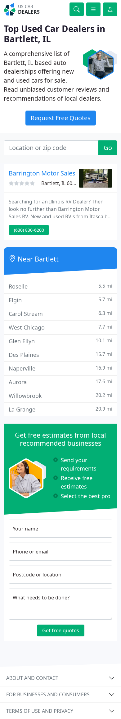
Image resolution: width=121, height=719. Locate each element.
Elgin (60, 300)
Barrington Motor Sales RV (46, 173)
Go (108, 147)
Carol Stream (60, 313)
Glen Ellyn (60, 341)
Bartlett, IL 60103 (61, 183)
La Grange (60, 409)
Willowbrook (60, 395)
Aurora (60, 382)
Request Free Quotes (61, 118)
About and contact (32, 678)
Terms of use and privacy (39, 711)
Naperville (60, 368)
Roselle (60, 286)
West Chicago (60, 327)
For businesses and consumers (48, 694)
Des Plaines (60, 354)
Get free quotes (60, 630)
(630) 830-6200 (29, 230)
